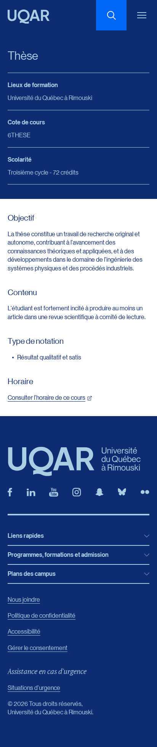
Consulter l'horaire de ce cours (46, 397)
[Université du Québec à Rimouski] (29, 17)
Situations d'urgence (34, 687)
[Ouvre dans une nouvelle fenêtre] (10, 492)
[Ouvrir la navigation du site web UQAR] (142, 15)
